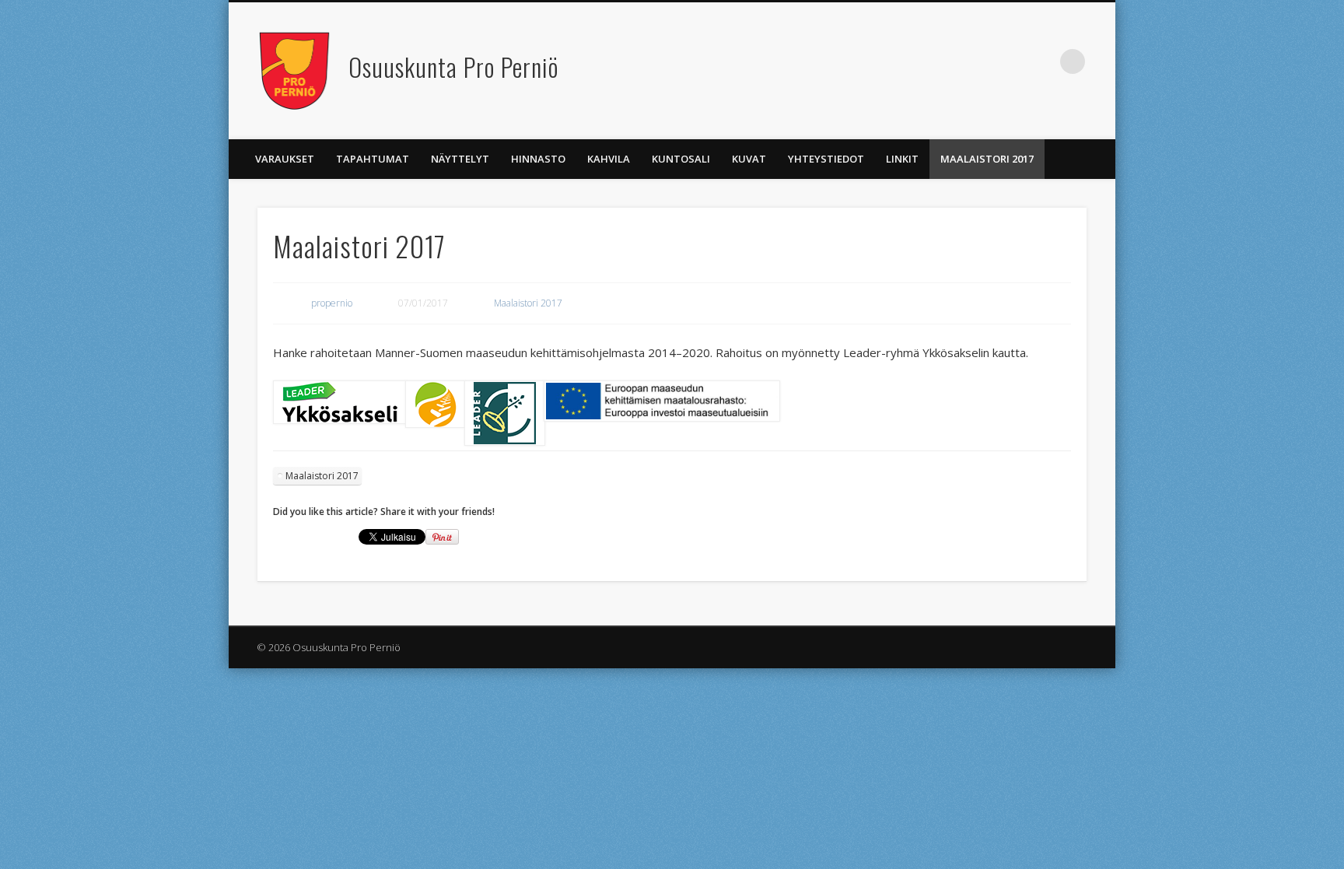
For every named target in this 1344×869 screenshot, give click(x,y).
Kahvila (608, 159)
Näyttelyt (460, 159)
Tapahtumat (372, 159)
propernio (331, 303)
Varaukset (284, 159)
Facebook (1040, 61)
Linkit (902, 159)
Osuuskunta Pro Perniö (453, 66)
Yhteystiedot (826, 159)
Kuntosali (681, 159)
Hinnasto (538, 159)
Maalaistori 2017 (987, 159)
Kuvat (749, 159)
